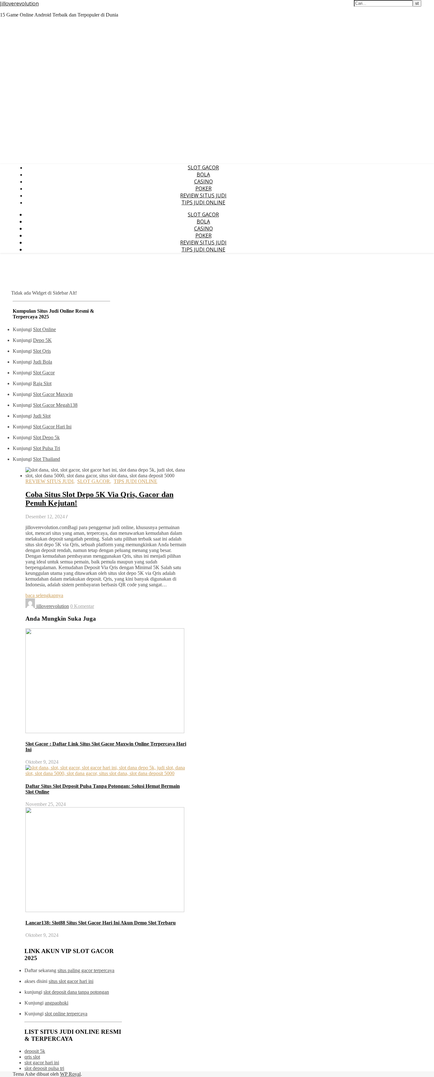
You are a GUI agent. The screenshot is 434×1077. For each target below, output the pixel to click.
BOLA (203, 174)
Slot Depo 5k (46, 437)
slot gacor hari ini (41, 1062)
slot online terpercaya (66, 1013)
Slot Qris (42, 351)
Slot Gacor (44, 372)
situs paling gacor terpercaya (86, 970)
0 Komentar (82, 606)
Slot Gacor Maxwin (53, 394)
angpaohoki (56, 1002)
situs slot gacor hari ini (71, 981)
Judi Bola (42, 362)
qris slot (32, 1057)
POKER (203, 188)
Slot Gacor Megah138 (55, 405)
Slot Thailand (46, 459)
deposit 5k (34, 1051)
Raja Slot (42, 383)
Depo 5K (42, 340)
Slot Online (44, 329)
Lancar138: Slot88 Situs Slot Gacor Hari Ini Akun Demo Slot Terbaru (100, 922)
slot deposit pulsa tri (44, 1068)
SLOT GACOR (203, 167)
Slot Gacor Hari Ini (52, 426)
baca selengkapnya (44, 595)
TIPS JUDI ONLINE (203, 202)
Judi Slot (42, 416)
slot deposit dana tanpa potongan (76, 992)
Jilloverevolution (19, 3)
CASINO (203, 181)
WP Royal (70, 1074)
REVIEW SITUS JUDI (203, 195)
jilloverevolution (52, 606)
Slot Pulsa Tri (46, 448)
